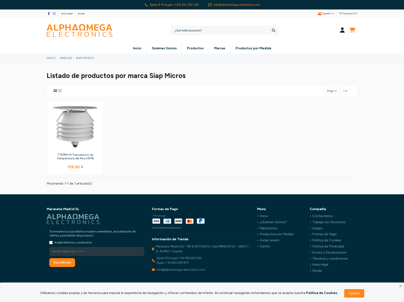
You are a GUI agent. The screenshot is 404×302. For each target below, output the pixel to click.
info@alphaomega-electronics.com (237, 4)
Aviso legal (67, 13)
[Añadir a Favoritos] (98, 108)
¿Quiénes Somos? (273, 222)
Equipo (317, 228)
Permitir (354, 293)
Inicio (264, 216)
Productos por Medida (277, 234)
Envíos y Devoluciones (329, 252)
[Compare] (98, 116)
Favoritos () (349, 13)
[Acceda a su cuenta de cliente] (342, 30)
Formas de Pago (324, 234)
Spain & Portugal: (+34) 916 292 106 (174, 4)
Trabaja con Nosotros (329, 222)
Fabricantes (268, 228)
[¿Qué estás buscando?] (273, 30)
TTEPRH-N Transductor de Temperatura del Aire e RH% (75, 156)
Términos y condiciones (330, 258)
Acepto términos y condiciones (73, 242)
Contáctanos (322, 216)
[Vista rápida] (98, 123)
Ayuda (81, 13)
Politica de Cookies (326, 240)
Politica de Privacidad (328, 246)
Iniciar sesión (269, 240)
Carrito (265, 246)
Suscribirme (62, 262)
